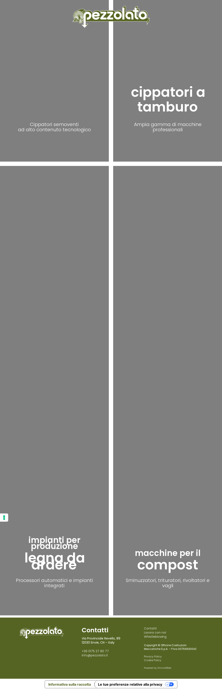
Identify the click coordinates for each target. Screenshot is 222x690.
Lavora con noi (155, 632)
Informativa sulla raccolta (69, 684)
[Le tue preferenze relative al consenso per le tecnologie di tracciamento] (4, 517)
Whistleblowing (155, 636)
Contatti (150, 628)
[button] (54, 143)
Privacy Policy (153, 656)
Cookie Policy (152, 660)
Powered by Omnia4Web (157, 668)
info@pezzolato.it (95, 655)
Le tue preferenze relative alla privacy (130, 684)
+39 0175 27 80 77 (95, 651)
